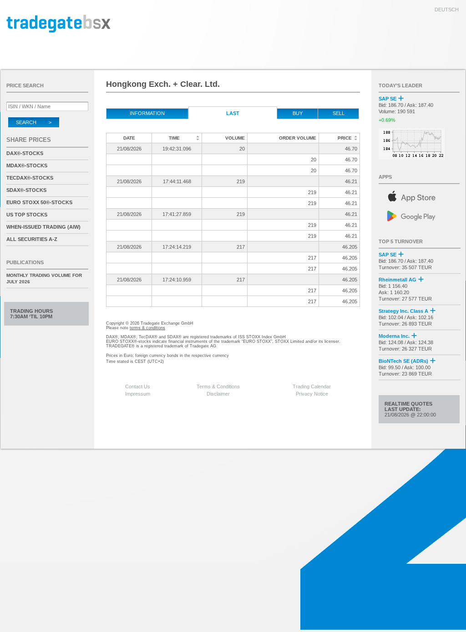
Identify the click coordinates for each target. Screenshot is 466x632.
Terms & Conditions (218, 386)
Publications (25, 262)
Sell (338, 113)
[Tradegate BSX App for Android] (420, 215)
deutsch (447, 9)
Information (147, 113)
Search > (33, 122)
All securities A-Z (31, 239)
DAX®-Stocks (24, 153)
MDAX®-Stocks (26, 165)
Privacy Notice (312, 393)
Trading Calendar (312, 386)
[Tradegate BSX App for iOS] (420, 195)
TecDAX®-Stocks (29, 178)
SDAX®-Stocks (26, 190)
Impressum (137, 393)
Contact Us (137, 386)
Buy (298, 113)
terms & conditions (147, 328)
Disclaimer (218, 393)
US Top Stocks (26, 214)
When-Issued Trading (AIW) (43, 227)
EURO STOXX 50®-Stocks (39, 202)
